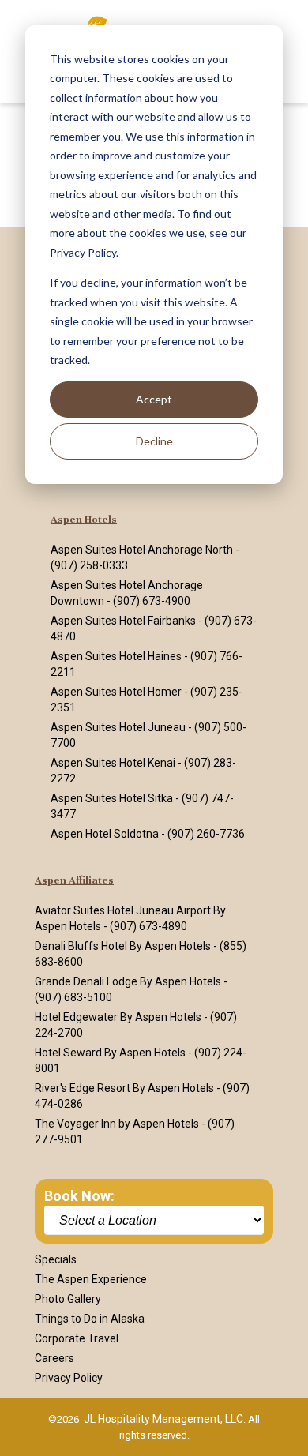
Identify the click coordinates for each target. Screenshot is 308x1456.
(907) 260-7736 (206, 833)
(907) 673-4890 (148, 926)
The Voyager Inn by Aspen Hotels (117, 1123)
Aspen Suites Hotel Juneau (118, 727)
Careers (54, 1358)
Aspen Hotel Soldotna (105, 833)
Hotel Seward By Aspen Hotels (110, 1052)
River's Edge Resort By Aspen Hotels (124, 1088)
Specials (56, 1259)
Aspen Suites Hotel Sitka (112, 798)
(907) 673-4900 (151, 601)
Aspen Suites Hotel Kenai (113, 762)
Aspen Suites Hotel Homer (116, 691)
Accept (154, 399)
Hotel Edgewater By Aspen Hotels (118, 1017)
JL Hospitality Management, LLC (163, 1419)
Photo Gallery (68, 1299)
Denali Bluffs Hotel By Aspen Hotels (123, 946)
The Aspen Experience (91, 1279)
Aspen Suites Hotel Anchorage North (142, 549)
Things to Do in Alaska (90, 1318)
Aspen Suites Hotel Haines (116, 656)
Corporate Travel (76, 1338)
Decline (154, 441)
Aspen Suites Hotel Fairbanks (123, 620)
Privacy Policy (69, 1378)
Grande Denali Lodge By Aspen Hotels (128, 981)
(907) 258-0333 (89, 565)
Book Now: (79, 1196)
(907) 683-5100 (73, 997)
